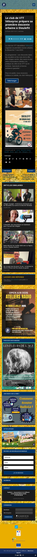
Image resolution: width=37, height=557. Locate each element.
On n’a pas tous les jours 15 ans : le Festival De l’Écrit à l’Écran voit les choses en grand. (18, 267)
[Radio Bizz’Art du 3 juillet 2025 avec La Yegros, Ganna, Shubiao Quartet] (18, 237)
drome (12, 152)
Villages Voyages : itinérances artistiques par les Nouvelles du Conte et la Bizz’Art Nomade (18, 204)
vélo (20, 152)
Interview (20, 31)
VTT (30, 152)
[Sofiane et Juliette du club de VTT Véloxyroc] (18, 107)
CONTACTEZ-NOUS (18, 498)
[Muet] (25, 39)
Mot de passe (7, 513)
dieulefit (6, 152)
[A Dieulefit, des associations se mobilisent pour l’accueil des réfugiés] (18, 216)
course (18, 150)
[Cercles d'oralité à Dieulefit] (18, 146)
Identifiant (6, 510)
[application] (19, 39)
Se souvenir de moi (23, 516)
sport (16, 152)
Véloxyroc (29, 45)
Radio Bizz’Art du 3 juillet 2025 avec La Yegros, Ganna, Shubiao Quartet (18, 246)
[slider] (28, 39)
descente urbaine (26, 150)
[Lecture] (9, 38)
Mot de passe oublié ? (22, 517)
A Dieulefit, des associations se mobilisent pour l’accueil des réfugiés (17, 225)
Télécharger (12, 81)
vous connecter (14, 279)
